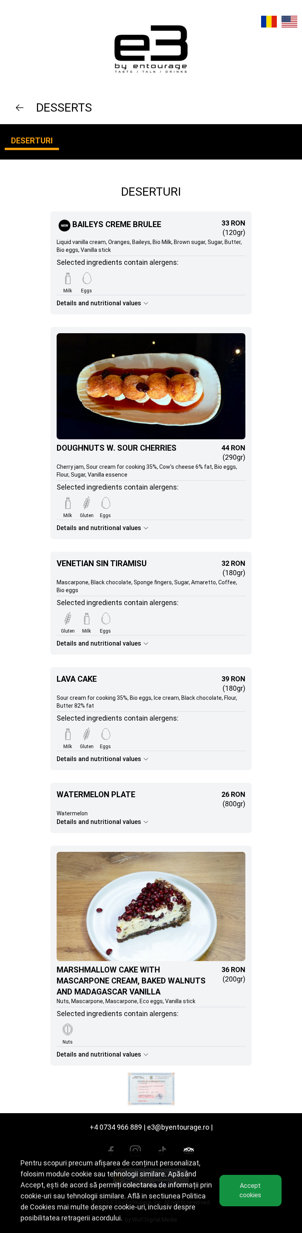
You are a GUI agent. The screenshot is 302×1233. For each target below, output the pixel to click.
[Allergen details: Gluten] (86, 503)
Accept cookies (250, 1190)
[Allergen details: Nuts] (67, 1029)
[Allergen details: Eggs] (86, 278)
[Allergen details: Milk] (67, 278)
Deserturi (32, 140)
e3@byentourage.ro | (180, 1127)
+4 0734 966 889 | (117, 1127)
